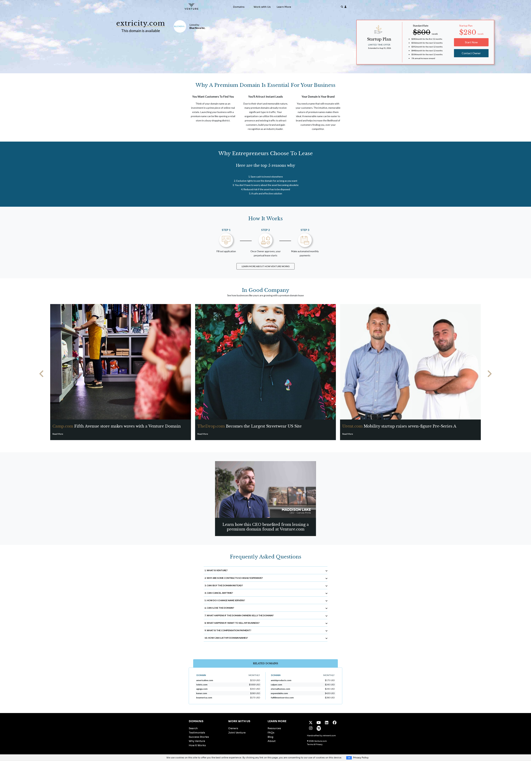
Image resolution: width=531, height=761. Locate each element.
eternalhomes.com (280, 688)
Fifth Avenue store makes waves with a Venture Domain (116, 426)
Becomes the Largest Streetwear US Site (249, 426)
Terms (310, 744)
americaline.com (204, 680)
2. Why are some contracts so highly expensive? (234, 578)
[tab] (265, 570)
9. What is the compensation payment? (228, 630)
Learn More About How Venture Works (266, 266)
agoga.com (202, 688)
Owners (233, 728)
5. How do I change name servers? (225, 600)
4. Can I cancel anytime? (219, 592)
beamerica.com (204, 697)
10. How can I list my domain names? (226, 637)
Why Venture (197, 741)
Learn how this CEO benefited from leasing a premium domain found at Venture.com (265, 526)
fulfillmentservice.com (282, 697)
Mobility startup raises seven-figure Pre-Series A (399, 426)
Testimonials (197, 732)
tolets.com (201, 684)
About (272, 741)
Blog (270, 736)
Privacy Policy (361, 757)
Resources (274, 728)
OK (349, 758)
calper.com (276, 684)
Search (193, 728)
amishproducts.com (281, 680)
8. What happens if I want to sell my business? (232, 622)
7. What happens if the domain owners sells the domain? (239, 615)
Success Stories (199, 736)
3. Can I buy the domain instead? (224, 585)
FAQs (271, 732)
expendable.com (279, 693)
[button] (41, 373)
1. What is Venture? (216, 570)
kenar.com (201, 693)
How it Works (197, 745)
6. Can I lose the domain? (219, 607)
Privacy (318, 744)
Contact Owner (471, 53)
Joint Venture (237, 732)
